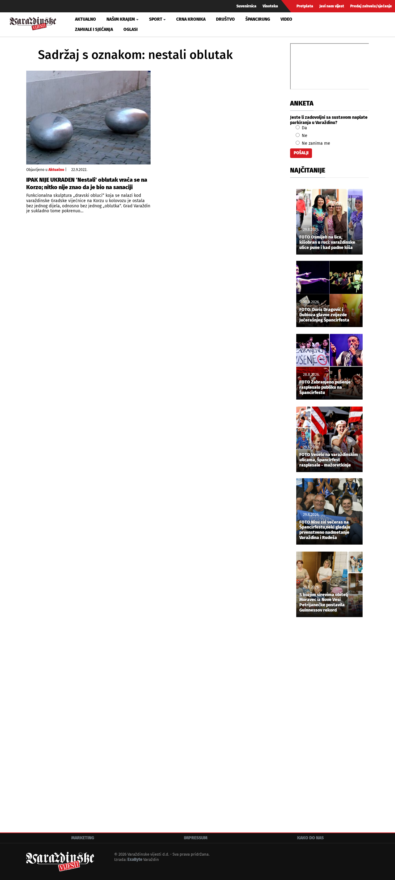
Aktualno (85, 19)
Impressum (195, 838)
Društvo (225, 19)
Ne (304, 135)
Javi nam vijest (331, 6)
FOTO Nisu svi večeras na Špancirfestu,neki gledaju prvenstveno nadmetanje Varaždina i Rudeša (324, 530)
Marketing (82, 838)
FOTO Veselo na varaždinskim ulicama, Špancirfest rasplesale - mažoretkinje (328, 460)
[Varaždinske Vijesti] (33, 22)
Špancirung (257, 19)
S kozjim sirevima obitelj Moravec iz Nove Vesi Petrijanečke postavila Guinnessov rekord (323, 602)
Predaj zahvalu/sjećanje (371, 6)
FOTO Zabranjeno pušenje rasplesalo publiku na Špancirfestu (325, 387)
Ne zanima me (315, 143)
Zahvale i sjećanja (94, 29)
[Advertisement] (329, 724)
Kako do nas (310, 838)
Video (286, 19)
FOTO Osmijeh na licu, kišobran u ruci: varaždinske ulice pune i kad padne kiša (327, 242)
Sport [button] (155, 19)
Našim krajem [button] (120, 19)
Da (304, 128)
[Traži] (325, 24)
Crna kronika (191, 19)
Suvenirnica (246, 6)
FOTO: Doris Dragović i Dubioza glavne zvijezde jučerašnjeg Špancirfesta (324, 315)
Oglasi (130, 29)
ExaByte (134, 859)
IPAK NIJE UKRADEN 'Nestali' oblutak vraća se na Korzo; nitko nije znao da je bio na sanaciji (86, 183)
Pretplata (305, 6)
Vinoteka (270, 6)
